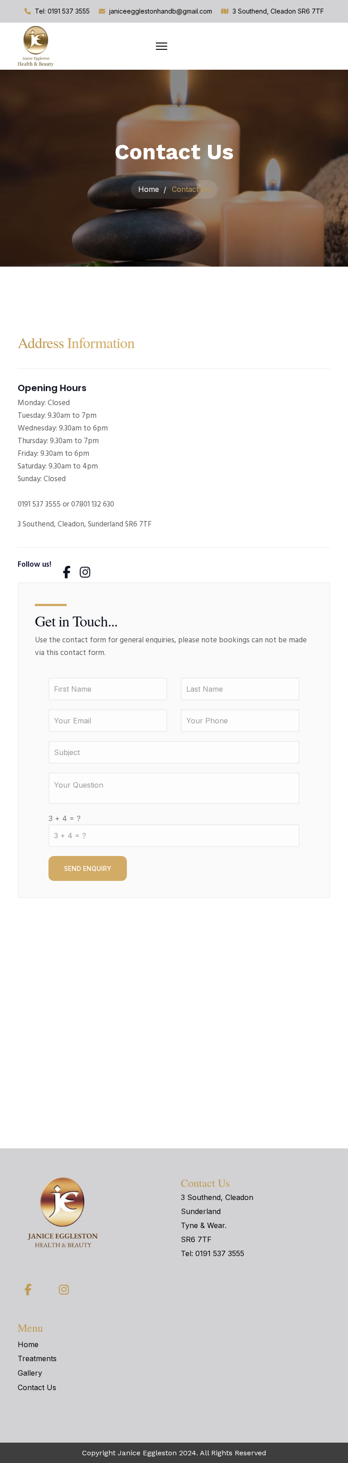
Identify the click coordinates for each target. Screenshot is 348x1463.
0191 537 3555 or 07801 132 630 (66, 504)
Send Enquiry (87, 868)
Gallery (30, 1372)
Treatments (37, 1358)
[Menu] (161, 46)
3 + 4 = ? (64, 818)
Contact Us (37, 1387)
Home (28, 1344)
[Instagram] (84, 567)
